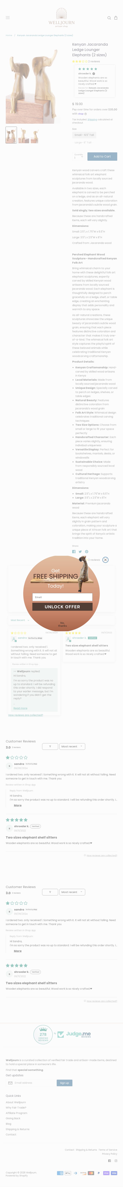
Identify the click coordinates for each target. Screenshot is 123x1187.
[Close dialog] (105, 560)
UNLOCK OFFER (62, 606)
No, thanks (62, 624)
